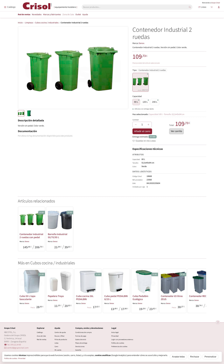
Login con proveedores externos (122, 339)
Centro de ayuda (60, 332)
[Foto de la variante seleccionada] (21, 113)
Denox (141, 43)
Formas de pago (80, 336)
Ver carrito (176, 131)
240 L (154, 102)
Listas (203, 7)
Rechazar (194, 357)
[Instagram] (218, 322)
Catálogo (40, 332)
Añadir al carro (142, 131)
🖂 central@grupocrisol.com (16, 347)
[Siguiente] (203, 290)
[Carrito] (211, 7)
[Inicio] (37, 6)
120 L (145, 102)
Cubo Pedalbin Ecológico (140, 297)
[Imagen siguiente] (123, 68)
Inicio (20, 22)
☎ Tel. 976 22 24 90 (12, 344)
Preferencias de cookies (119, 346)
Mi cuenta (58, 350)
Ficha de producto (61, 339)
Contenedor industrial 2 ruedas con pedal (31, 235)
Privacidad (114, 336)
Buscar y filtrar (59, 336)
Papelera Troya (56, 296)
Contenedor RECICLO (200, 296)
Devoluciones (80, 346)
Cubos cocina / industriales (47, 22)
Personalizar (210, 357)
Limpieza (29, 22)
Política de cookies (117, 343)
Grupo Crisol (215, 3)
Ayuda (85, 14)
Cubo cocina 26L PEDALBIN (84, 297)
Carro (56, 346)
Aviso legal (114, 332)
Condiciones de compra (83, 332)
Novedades (37, 14)
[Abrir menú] (10, 7)
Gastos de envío (80, 339)
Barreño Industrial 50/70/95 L (57, 235)
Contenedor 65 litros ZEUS (172, 297)
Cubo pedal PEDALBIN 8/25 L (116, 297)
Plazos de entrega (81, 343)
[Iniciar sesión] (219, 7)
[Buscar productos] (190, 7)
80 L (136, 102)
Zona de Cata (68, 14)
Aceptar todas (178, 357)
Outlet (78, 14)
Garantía (78, 350)
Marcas (52, 14)
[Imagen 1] (28, 113)
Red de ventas (24, 14)
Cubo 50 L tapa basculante (27, 297)
